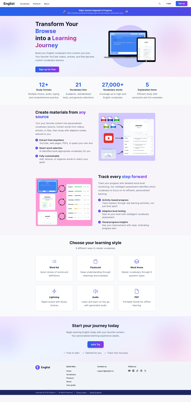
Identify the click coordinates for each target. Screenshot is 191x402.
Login (168, 3)
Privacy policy (81, 392)
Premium (36, 4)
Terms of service (96, 392)
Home (68, 371)
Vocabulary (25, 4)
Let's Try (95, 344)
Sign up (181, 3)
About (46, 4)
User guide (70, 385)
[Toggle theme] (160, 4)
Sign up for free (47, 69)
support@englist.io (105, 371)
